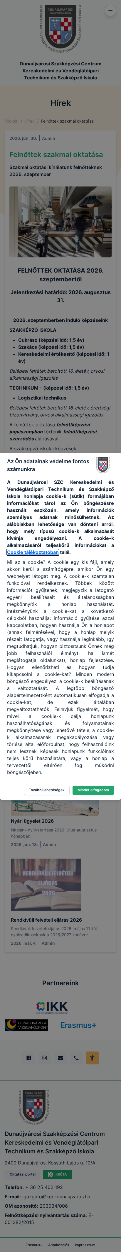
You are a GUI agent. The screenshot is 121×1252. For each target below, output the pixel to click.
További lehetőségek (47, 790)
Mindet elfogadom (93, 790)
